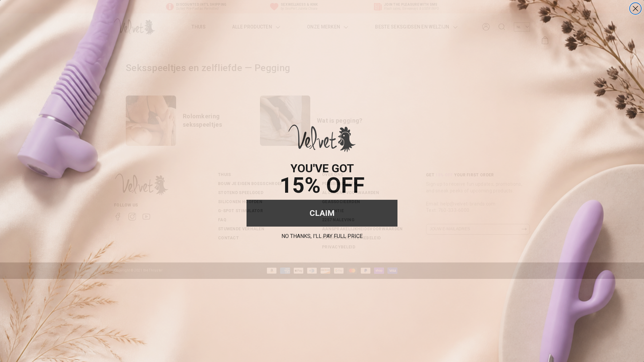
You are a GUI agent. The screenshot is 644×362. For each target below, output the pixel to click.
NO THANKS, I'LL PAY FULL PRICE (322, 235)
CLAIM (322, 213)
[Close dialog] (635, 8)
